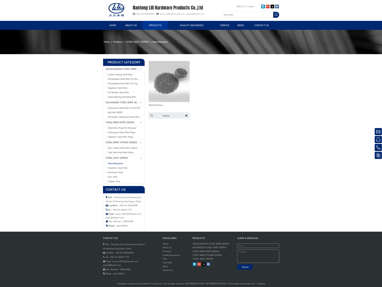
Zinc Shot (112, 177)
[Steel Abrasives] (169, 81)
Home (165, 244)
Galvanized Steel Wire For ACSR (124, 108)
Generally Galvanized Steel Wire (124, 117)
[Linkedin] (263, 6)
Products (167, 251)
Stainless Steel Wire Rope (120, 137)
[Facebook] (277, 6)
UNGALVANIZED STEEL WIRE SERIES (125, 69)
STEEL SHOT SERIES (116, 158)
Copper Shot (114, 181)
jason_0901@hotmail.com (172, 14)
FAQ (165, 259)
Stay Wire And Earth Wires (121, 152)
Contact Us (168, 270)
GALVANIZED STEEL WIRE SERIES (123, 102)
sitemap (261, 283)
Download (167, 262)
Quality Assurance (171, 255)
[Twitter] (272, 6)
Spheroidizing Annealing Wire (122, 97)
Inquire (166, 115)
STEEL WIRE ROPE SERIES (120, 122)
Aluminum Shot (115, 172)
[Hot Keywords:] (276, 15)
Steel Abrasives (115, 163)
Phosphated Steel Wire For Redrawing (126, 79)
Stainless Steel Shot (117, 168)
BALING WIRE (115, 112)
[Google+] (268, 6)
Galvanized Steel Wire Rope (121, 132)
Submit (245, 267)
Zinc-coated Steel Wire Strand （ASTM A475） (126, 148)
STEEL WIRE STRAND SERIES (121, 142)
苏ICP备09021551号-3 (216, 283)
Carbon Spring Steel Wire (120, 74)
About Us (167, 247)
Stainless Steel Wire (117, 88)
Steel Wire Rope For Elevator (122, 128)
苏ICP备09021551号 (195, 283)
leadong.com (248, 283)
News (165, 266)
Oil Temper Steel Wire (118, 92)
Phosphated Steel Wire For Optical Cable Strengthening (126, 83)
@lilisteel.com (197, 14)
